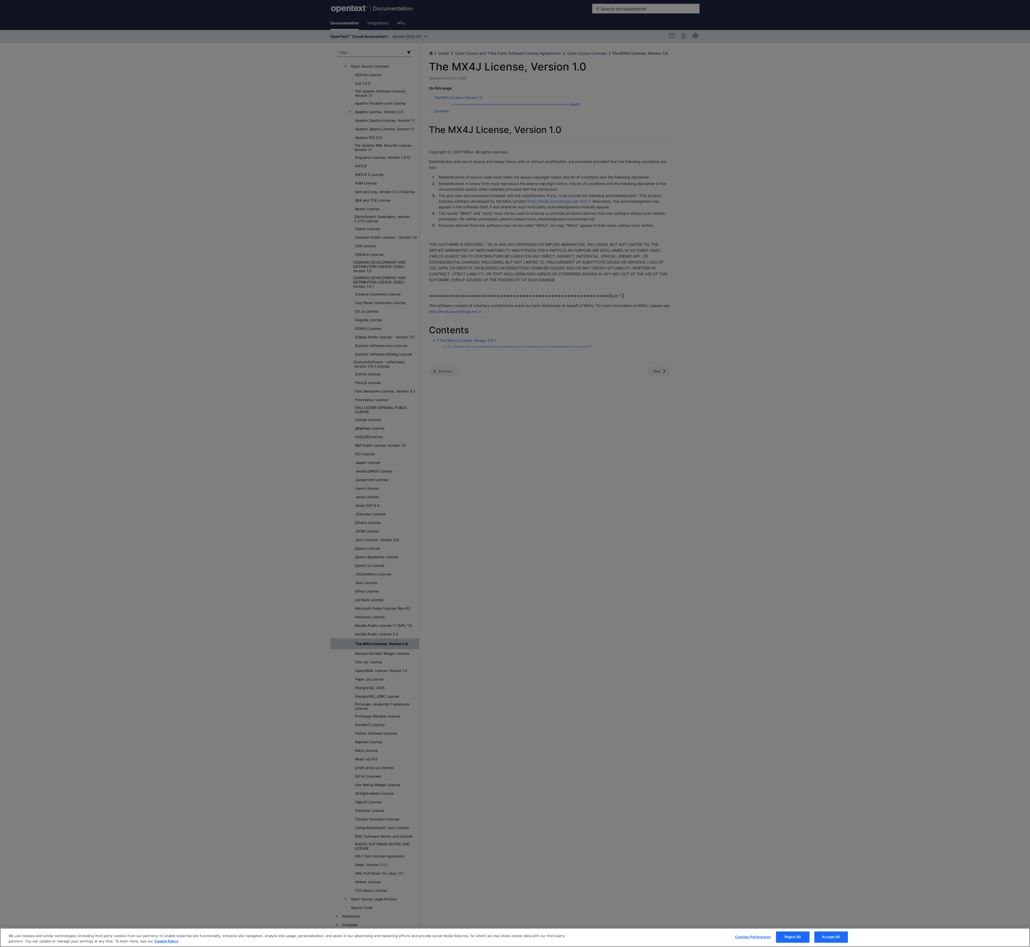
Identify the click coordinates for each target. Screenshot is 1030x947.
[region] (515, 937)
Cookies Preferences (753, 937)
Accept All (831, 937)
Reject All (792, 937)
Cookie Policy (166, 941)
